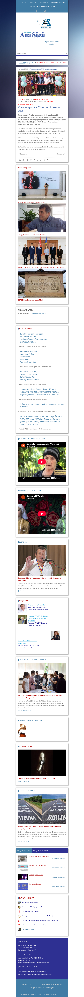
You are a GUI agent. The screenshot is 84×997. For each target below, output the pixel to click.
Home (20, 69)
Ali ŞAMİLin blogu (28, 929)
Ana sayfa (22, 2)
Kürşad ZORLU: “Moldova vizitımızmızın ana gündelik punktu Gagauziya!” (41, 267)
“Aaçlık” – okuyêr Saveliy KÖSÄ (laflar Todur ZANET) (37, 778)
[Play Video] (42, 762)
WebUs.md (49, 984)
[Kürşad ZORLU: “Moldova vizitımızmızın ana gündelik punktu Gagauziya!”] (42, 250)
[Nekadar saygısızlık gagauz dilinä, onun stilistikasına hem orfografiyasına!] (42, 809)
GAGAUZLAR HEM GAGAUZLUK (32, 439)
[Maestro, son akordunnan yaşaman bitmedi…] (42, 185)
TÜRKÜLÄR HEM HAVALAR (30, 720)
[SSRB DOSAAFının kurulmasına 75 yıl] (42, 283)
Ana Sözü (30, 99)
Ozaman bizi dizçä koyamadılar (39, 856)
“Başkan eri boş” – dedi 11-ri (37, 605)
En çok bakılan (23, 851)
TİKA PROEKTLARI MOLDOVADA (32, 660)
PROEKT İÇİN (33, 2)
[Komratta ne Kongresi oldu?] (23, 867)
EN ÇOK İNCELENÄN (40, 851)
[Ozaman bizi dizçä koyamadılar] (23, 858)
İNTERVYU (23, 542)
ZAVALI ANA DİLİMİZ (27, 791)
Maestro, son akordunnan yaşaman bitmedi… (32, 202)
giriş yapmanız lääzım (39, 313)
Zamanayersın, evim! (36, 875)
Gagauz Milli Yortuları (30, 490)
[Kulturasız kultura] (23, 886)
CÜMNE (25, 69)
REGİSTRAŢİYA (45, 6)
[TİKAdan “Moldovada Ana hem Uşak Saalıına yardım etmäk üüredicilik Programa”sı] (42, 678)
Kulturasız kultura (35, 884)
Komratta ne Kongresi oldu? (38, 865)
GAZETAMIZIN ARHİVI (57, 2)
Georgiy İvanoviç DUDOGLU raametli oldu (31, 235)
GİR (54, 6)
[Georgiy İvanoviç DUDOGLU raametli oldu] (42, 217)
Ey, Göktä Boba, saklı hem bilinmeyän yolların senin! (62, 63)
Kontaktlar (34, 6)
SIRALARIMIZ (44, 2)
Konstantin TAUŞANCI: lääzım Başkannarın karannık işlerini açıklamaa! (38, 618)
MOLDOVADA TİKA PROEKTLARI (35, 102)
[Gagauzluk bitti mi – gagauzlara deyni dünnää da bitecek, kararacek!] (42, 560)
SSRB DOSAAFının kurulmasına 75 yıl (30, 300)
